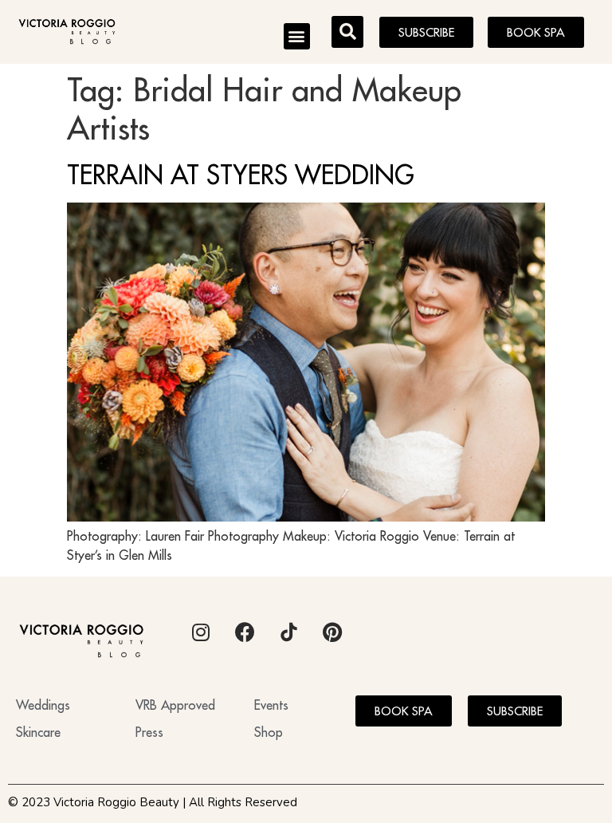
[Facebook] (245, 632)
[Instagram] (201, 632)
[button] (297, 36)
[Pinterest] (332, 632)
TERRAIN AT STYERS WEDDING (240, 174)
